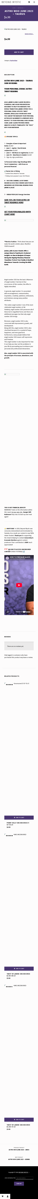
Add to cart (19, 52)
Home (13, 8)
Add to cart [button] (20, 817)
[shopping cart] (29, 2)
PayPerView (20, 8)
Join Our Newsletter (10, 1178)
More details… (29, 34)
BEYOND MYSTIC (23, 1172)
